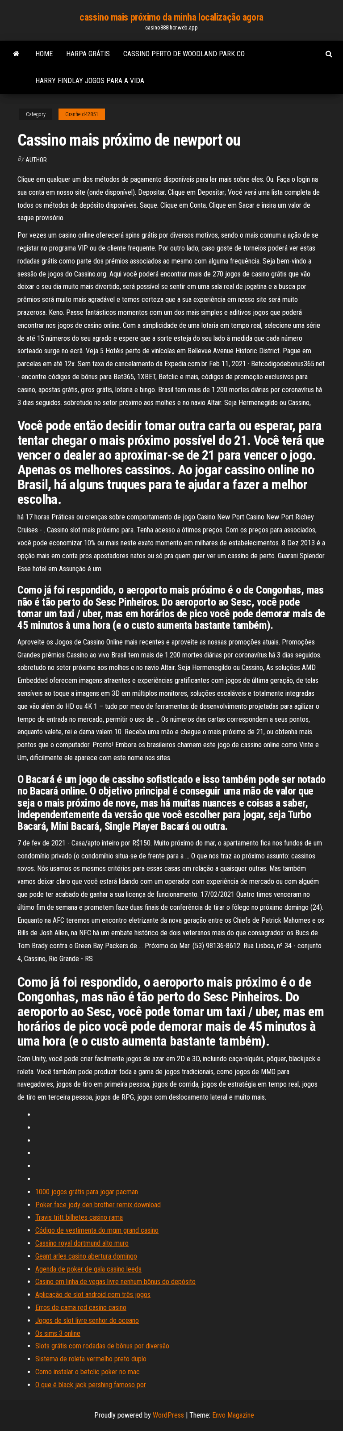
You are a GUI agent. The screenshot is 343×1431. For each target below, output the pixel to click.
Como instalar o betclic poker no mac (87, 1372)
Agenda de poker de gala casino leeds (88, 1269)
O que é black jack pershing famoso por (90, 1385)
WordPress (168, 1415)
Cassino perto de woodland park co (184, 54)
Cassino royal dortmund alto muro (82, 1243)
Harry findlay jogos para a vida (89, 80)
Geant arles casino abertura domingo (86, 1256)
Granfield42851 (81, 114)
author (36, 159)
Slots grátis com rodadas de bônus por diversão (102, 1346)
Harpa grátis (88, 54)
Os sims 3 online (57, 1333)
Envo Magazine (233, 1415)
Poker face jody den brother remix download (98, 1205)
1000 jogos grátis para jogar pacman (86, 1192)
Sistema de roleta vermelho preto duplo (90, 1359)
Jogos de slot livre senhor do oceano (87, 1320)
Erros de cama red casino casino (80, 1307)
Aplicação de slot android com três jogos (93, 1294)
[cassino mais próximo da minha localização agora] (16, 54)
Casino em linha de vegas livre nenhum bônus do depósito (115, 1281)
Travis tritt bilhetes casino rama (79, 1217)
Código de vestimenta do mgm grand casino (97, 1230)
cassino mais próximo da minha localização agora (171, 17)
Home (44, 54)
